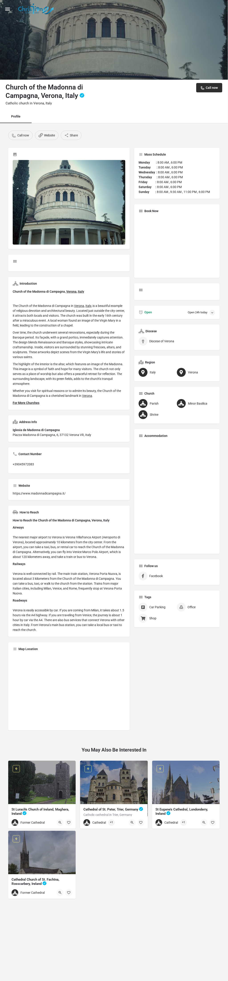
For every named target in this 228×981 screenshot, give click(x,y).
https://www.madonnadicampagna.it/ (39, 493)
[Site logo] (36, 8)
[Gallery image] (69, 202)
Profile (15, 116)
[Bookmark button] (68, 822)
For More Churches (26, 403)
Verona (71, 291)
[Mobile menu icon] (7, 9)
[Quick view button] (60, 822)
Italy (81, 291)
